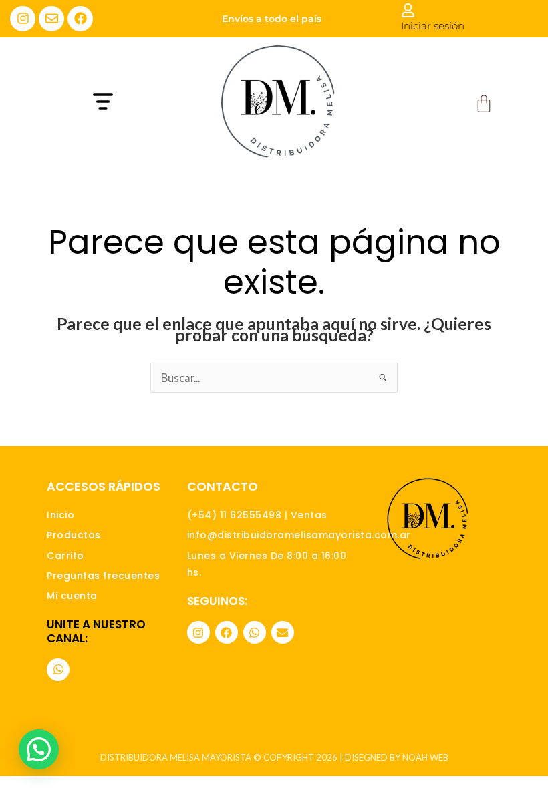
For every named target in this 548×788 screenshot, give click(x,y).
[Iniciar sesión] (408, 10)
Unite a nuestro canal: (96, 631)
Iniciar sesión (432, 25)
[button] (138, 103)
